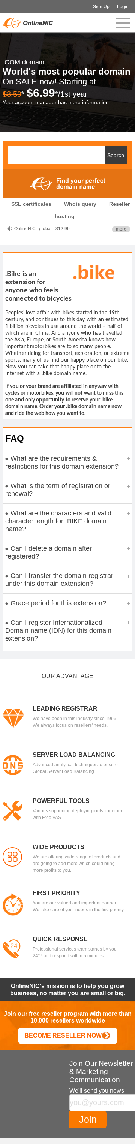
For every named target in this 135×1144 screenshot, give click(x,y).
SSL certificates (31, 204)
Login (123, 6)
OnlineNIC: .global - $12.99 (42, 228)
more (121, 229)
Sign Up (101, 6)
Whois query (80, 204)
